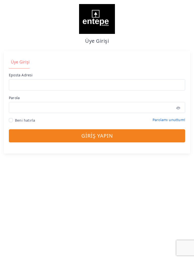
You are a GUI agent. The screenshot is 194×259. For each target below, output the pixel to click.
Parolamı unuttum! (169, 119)
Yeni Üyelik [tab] (52, 62)
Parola (14, 97)
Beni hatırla (25, 120)
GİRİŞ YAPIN (97, 135)
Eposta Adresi (21, 75)
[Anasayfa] (97, 18)
